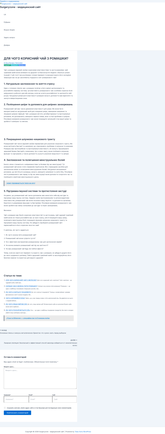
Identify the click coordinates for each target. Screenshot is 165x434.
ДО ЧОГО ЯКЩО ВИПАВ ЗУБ (16, 304)
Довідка (7, 45)
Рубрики (7, 22)
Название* (7, 395)
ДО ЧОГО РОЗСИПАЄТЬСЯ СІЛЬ (18, 310)
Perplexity (15, 65)
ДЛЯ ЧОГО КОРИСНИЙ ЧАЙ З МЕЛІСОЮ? (21, 280)
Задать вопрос (9, 37)
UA (5, 14)
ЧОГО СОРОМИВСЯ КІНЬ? (15, 298)
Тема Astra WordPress (83, 432)
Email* (31, 395)
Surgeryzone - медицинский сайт (20, 7)
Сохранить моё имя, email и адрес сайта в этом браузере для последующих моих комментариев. (39, 408)
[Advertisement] (38, 129)
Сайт (53, 395)
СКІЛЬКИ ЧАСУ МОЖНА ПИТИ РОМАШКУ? (21, 286)
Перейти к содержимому (9, 1)
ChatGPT (7, 65)
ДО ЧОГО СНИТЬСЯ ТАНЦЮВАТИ (18, 292)
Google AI (22, 65)
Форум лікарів (9, 30)
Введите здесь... (9, 366)
